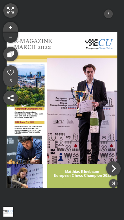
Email (29, 190)
